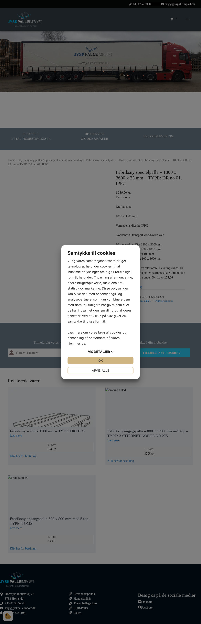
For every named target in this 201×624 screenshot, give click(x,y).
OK (100, 360)
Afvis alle (100, 370)
